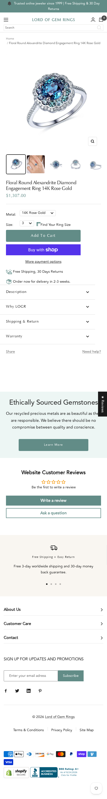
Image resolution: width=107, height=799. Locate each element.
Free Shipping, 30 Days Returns (37, 271)
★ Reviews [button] (102, 403)
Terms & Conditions (28, 730)
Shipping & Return (22, 322)
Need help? (91, 351)
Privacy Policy (61, 730)
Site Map (87, 730)
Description (16, 292)
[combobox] (53, 27)
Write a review (53, 501)
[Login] (93, 19)
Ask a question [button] (53, 513)
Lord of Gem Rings (60, 716)
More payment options (43, 261)
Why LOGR (16, 307)
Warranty (14, 336)
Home (10, 38)
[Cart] (101, 19)
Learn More (53, 445)
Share (10, 351)
